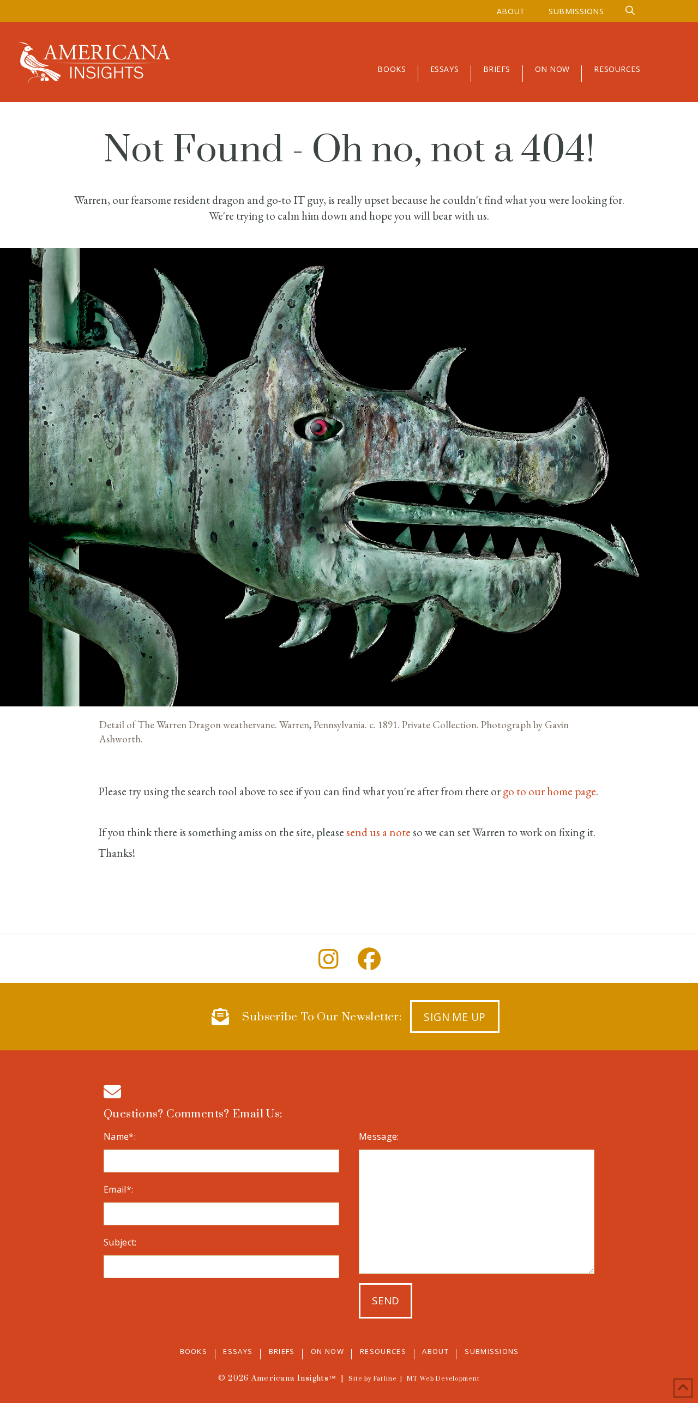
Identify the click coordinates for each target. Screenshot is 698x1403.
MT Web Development (443, 1379)
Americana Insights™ (293, 1378)
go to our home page (549, 791)
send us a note (378, 832)
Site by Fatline (372, 1379)
